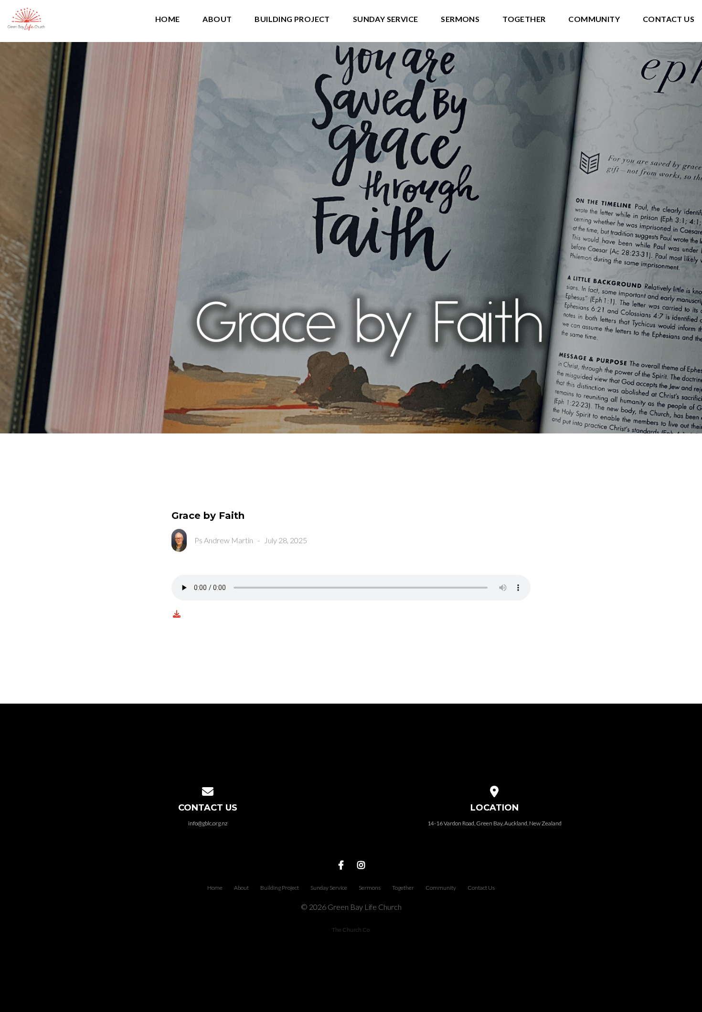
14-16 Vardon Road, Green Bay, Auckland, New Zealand (494, 823)
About (217, 19)
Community (594, 19)
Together (523, 19)
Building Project (292, 19)
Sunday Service (385, 19)
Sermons (460, 19)
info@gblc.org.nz (207, 823)
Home (167, 19)
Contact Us (668, 19)
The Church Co (351, 929)
